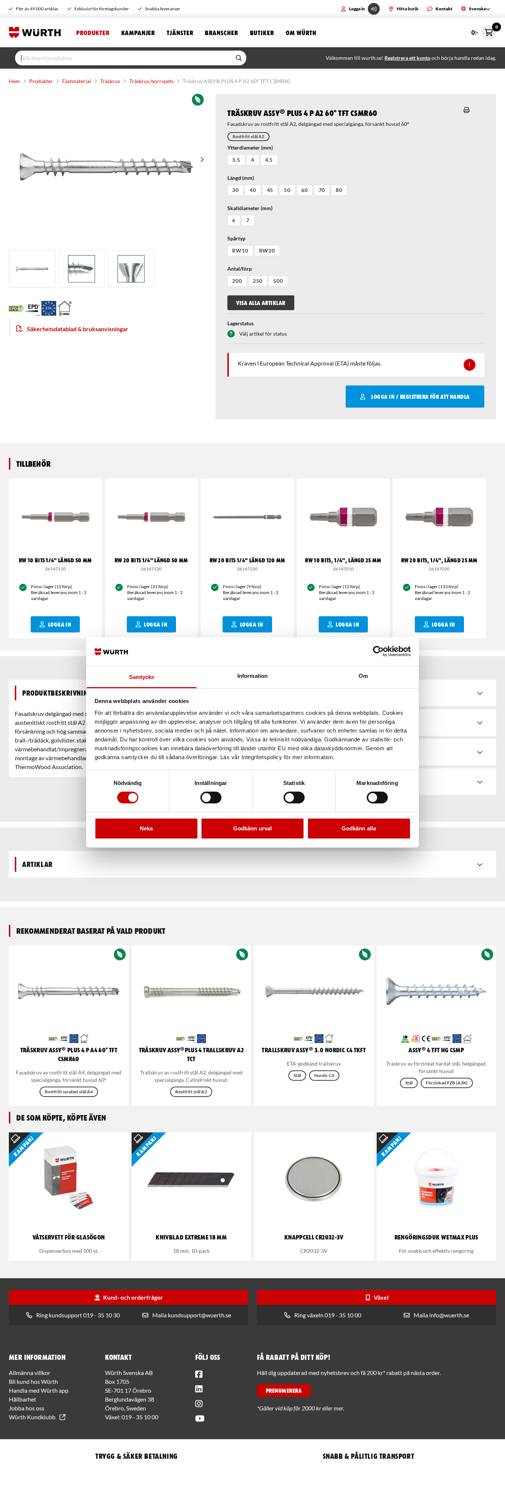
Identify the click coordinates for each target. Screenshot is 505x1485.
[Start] (36, 32)
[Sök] (238, 58)
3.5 (236, 160)
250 (258, 281)
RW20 (267, 250)
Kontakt (444, 8)
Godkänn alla (359, 828)
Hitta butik (407, 8)
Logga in (357, 8)
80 (339, 190)
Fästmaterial (76, 81)
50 (287, 190)
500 (278, 281)
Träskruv (110, 81)
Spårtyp (236, 238)
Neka (146, 828)
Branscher (221, 32)
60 (304, 190)
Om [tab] (363, 676)
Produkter (92, 32)
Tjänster (180, 32)
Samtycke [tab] (142, 677)
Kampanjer (138, 32)
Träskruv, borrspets (151, 81)
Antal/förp (239, 268)
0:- (483, 30)
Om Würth (301, 32)
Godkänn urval (252, 828)
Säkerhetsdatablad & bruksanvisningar (77, 328)
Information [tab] (252, 676)
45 (270, 190)
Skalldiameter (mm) (249, 208)
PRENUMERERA (284, 1390)
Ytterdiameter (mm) (250, 147)
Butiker (262, 32)
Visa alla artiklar (260, 302)
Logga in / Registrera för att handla (420, 396)
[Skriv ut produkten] (467, 110)
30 (235, 190)
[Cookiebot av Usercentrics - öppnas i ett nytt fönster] (378, 651)
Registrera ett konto (407, 58)
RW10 (240, 250)
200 (237, 281)
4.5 (269, 160)
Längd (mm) (240, 178)
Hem (14, 81)
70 (322, 190)
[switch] (210, 797)
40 (253, 190)
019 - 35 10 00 (140, 1416)
